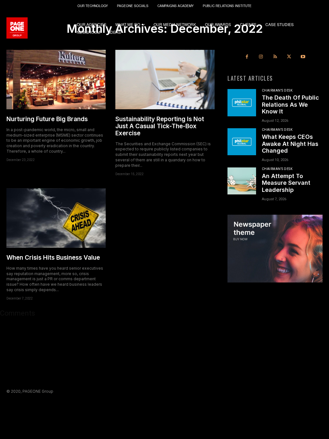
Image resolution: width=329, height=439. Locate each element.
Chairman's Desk (277, 90)
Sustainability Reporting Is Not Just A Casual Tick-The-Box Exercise (159, 126)
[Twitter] (289, 56)
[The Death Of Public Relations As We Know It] (241, 102)
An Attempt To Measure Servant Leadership (286, 183)
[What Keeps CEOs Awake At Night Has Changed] (241, 141)
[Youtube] (303, 56)
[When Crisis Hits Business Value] (56, 218)
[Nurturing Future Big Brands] (56, 79)
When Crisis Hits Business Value (53, 257)
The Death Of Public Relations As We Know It (290, 104)
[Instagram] (261, 56)
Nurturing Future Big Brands (47, 119)
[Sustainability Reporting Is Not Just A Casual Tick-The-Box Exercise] (165, 79)
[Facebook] (247, 56)
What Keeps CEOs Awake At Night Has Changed (290, 143)
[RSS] (275, 56)
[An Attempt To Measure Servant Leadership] (241, 180)
